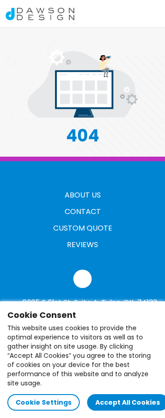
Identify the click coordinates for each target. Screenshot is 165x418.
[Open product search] (130, 14)
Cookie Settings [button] (44, 402)
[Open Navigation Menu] (149, 14)
